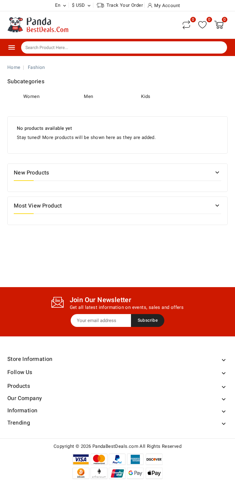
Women (31, 96)
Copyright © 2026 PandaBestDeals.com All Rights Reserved (117, 446)
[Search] (218, 48)
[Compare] (186, 25)
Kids (146, 96)
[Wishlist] (202, 25)
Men (88, 96)
